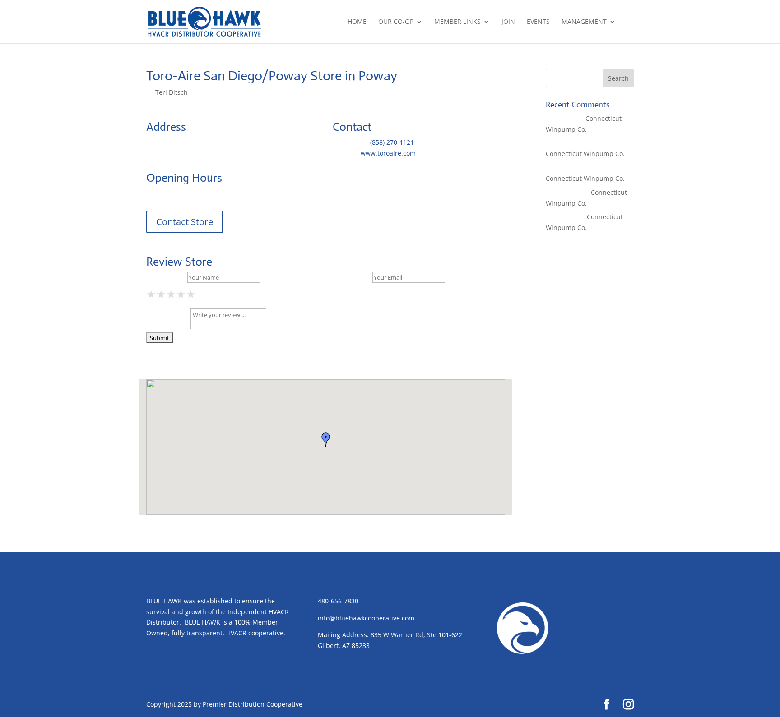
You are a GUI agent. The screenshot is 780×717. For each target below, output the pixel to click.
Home (357, 22)
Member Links (457, 22)
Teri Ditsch (171, 92)
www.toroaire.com (388, 153)
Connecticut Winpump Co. (585, 153)
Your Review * (167, 326)
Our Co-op (395, 22)
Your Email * (352, 277)
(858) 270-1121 (392, 142)
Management (584, 22)
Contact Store (184, 222)
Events (538, 22)
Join (508, 22)
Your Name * (166, 277)
